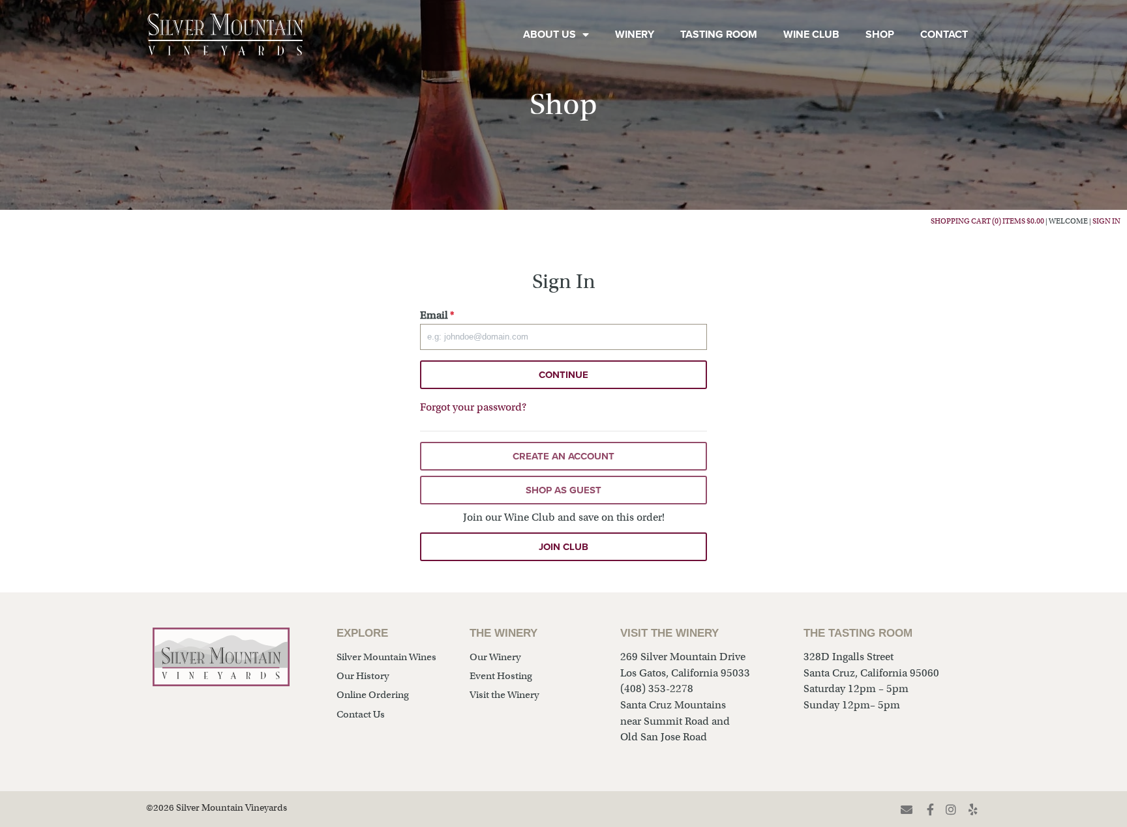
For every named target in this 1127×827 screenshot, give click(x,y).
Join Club (563, 547)
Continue (563, 375)
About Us (549, 34)
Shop (879, 34)
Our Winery (495, 657)
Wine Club (811, 34)
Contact (944, 34)
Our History (363, 676)
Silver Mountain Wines (386, 657)
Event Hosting (501, 676)
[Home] (225, 34)
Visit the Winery (504, 695)
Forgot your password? (473, 407)
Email (437, 315)
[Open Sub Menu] (582, 34)
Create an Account (563, 456)
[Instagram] (950, 809)
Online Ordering (373, 695)
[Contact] (906, 809)
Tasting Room (718, 34)
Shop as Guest (563, 490)
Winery (634, 34)
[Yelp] (974, 809)
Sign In (1106, 220)
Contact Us (361, 714)
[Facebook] (931, 809)
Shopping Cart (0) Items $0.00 (987, 220)
